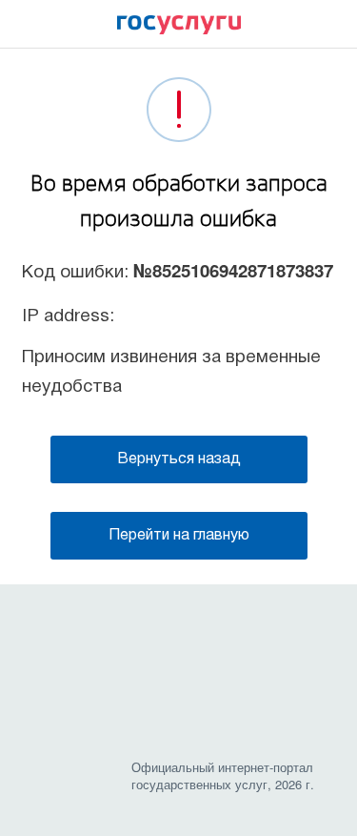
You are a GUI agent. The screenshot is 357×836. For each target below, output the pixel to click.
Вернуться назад (179, 459)
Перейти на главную (179, 535)
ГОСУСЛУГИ (179, 30)
